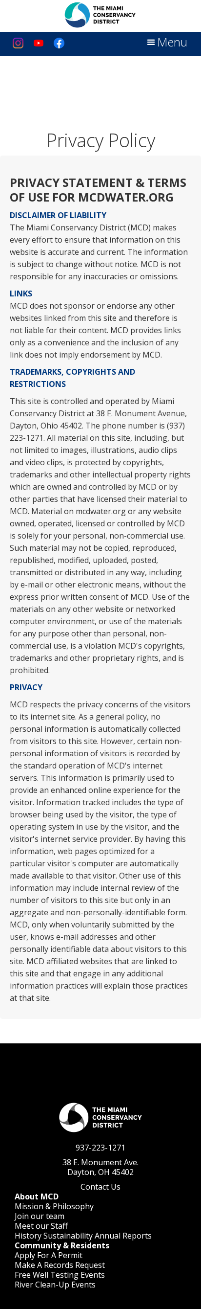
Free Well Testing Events (60, 1274)
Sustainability (68, 1235)
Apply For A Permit (48, 1255)
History (28, 1235)
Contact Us (100, 1186)
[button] (166, 42)
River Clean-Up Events (55, 1284)
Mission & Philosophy (54, 1206)
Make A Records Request (60, 1265)
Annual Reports (123, 1235)
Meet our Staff (41, 1225)
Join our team (39, 1216)
